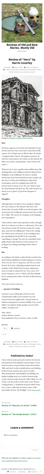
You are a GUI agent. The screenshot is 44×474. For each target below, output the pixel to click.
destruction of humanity (28, 70)
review (33, 72)
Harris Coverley (14, 72)
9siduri (8, 67)
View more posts (34, 390)
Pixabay (30, 138)
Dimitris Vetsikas (15, 138)
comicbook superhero (12, 70)
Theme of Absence (32, 67)
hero (21, 72)
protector (27, 72)
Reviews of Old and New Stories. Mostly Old (22, 46)
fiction (38, 70)
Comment (35, 450)
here (21, 284)
